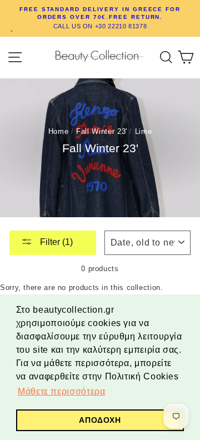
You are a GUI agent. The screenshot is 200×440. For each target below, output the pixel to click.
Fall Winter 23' (101, 131)
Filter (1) (55, 242)
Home (58, 131)
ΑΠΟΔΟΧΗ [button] (100, 420)
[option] (100, 18)
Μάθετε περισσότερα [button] (61, 391)
